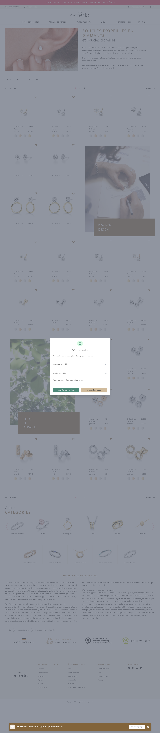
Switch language (137, 726)
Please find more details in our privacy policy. (68, 380)
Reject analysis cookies (93, 390)
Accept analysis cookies (66, 390)
